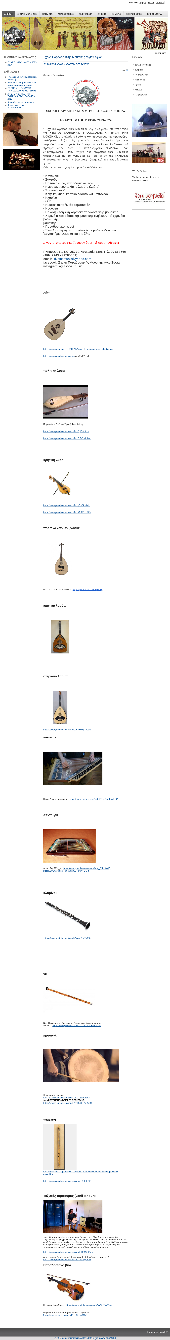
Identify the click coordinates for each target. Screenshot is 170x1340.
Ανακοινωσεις (66, 14)
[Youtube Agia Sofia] (149, 162)
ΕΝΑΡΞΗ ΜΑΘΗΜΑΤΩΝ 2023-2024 (22, 63)
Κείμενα (138, 89)
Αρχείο (138, 84)
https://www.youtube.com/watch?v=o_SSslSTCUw (76, 1025)
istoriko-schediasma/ (103, 349)
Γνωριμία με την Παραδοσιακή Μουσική (22, 78)
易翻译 (112, 1338)
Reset (151, 2)
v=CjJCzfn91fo (82, 431)
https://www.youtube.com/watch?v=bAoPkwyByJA (94, 799)
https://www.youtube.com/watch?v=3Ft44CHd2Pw (67, 512)
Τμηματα (47, 14)
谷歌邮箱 (85, 1338)
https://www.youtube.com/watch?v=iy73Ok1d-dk (66, 505)
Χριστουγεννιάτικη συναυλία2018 (16, 106)
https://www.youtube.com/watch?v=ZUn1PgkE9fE (67, 1259)
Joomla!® (163, 1332)
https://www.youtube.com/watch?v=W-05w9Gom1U (90, 1305)
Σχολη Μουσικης (27, 14)
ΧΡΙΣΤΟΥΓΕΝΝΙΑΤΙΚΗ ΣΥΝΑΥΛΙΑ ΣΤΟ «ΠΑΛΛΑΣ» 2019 (21, 96)
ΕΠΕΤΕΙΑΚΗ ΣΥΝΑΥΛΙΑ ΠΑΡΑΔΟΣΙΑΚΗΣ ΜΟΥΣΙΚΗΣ (21, 89)
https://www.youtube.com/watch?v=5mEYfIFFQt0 (67, 1181)
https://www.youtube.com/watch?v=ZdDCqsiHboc (67, 438)
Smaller (160, 2)
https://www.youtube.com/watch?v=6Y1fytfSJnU (65, 1315)
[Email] (127, 71)
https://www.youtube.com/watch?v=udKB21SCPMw (68, 1252)
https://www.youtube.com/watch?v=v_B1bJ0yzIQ (86, 868)
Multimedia (85, 14)
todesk (104, 1338)
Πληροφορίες (141, 94)
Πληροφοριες (134, 14)
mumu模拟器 (72, 1338)
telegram (95, 1338)
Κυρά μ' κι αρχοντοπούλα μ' (20, 102)
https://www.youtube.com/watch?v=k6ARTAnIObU (67, 1103)
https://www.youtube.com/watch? (59, 356)
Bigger (143, 2)
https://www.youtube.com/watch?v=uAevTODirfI (66, 871)
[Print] (123, 71)
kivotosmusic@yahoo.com (72, 259)
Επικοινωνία (154, 14)
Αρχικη (8, 14)
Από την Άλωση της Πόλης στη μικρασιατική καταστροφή (22, 83)
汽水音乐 (59, 1338)
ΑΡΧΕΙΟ (101, 14)
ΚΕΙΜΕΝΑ (116, 14)
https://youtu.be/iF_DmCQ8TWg (87, 589)
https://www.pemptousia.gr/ (56, 349)
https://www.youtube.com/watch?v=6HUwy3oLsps (67, 729)
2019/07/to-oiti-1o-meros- (81, 349)
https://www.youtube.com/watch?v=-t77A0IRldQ (66, 1097)
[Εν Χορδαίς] (150, 207)
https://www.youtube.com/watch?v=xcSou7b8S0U (68, 938)
